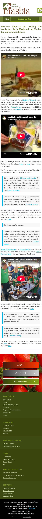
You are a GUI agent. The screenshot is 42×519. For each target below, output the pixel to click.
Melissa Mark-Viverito (28, 178)
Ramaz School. (16, 107)
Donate (21, 365)
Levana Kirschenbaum (8, 249)
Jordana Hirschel (25, 249)
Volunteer (20, 373)
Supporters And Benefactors (11, 410)
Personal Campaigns (9, 478)
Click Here (32, 508)
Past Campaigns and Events (11, 446)
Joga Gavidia (27, 517)
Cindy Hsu (18, 109)
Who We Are (7, 412)
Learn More (20, 381)
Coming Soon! (7, 462)
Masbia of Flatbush (29, 100)
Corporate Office (8, 496)
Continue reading (13, 190)
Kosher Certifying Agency (10, 405)
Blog (4, 464)
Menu (7, 19)
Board (5, 415)
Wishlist (5, 433)
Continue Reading (15, 336)
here (21, 164)
